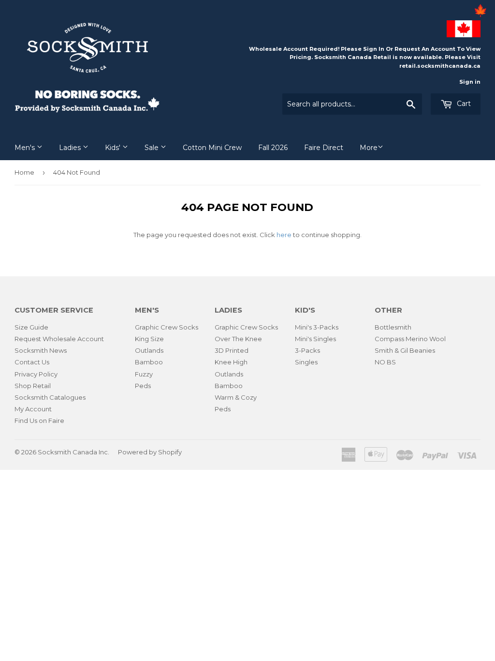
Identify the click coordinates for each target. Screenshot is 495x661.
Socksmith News (41, 350)
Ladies (71, 147)
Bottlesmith (393, 327)
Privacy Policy (36, 374)
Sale (152, 147)
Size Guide (31, 327)
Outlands (149, 350)
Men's (26, 147)
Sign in (469, 81)
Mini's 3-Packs (316, 327)
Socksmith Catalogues (50, 397)
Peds (143, 386)
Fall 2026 (273, 147)
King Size (149, 339)
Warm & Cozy (236, 397)
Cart (463, 103)
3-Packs (307, 350)
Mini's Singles (315, 339)
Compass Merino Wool (410, 339)
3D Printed (231, 350)
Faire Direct (323, 147)
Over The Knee (238, 339)
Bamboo (149, 362)
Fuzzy (144, 374)
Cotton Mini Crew (212, 147)
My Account (33, 409)
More (369, 147)
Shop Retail (33, 386)
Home (24, 172)
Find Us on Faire (39, 420)
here (284, 235)
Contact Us (32, 362)
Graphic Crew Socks (166, 327)
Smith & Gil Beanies (405, 350)
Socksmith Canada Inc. (73, 452)
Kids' (113, 147)
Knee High (231, 362)
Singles (306, 362)
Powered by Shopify (150, 452)
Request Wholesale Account (59, 339)
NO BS (385, 362)
